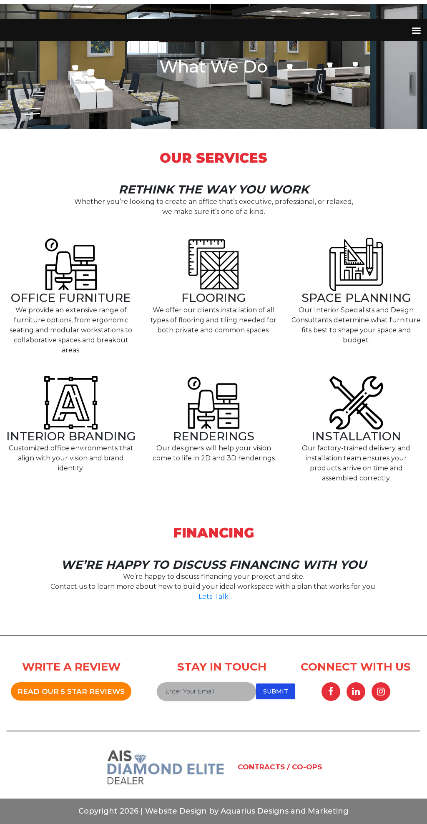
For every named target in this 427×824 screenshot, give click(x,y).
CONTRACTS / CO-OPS (280, 767)
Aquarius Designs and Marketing (284, 811)
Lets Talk (213, 596)
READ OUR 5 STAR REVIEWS (71, 691)
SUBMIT (275, 691)
